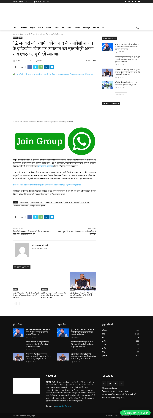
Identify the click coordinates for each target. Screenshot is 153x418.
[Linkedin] (46, 67)
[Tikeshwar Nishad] (14, 61)
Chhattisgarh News (37, 202)
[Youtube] (139, 1)
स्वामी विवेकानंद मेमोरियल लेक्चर (21, 205)
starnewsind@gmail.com (64, 406)
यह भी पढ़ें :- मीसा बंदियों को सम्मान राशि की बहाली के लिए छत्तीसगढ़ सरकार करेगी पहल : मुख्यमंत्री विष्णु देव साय (47, 185)
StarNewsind (58, 202)
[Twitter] (132, 1)
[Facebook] (125, 1)
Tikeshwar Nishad (24, 61)
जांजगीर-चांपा (44, 289)
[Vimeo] (135, 1)
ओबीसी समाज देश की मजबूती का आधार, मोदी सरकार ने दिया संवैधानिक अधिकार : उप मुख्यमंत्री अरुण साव (53, 295)
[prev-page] (14, 303)
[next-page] (17, 303)
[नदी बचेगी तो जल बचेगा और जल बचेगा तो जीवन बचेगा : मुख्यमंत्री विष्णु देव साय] (107, 85)
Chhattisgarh (24, 202)
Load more (120, 94)
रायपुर (20, 37)
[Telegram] (51, 67)
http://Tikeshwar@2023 (39, 248)
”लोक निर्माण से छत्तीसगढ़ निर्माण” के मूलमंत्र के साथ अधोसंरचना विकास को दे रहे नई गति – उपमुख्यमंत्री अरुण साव (83, 295)
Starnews (49, 202)
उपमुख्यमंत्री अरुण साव (45, 166)
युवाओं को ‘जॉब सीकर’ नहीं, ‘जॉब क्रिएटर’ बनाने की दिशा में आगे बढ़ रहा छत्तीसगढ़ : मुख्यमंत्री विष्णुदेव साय (26, 295)
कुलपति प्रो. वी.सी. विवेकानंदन (72, 202)
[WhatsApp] (40, 67)
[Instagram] (129, 1)
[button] (137, 27)
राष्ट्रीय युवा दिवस (85, 202)
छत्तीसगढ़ (20, 34)
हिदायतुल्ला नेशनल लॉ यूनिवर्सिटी (37, 205)
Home (15, 34)
